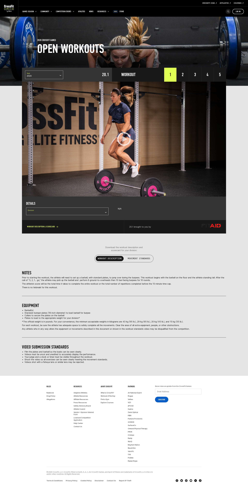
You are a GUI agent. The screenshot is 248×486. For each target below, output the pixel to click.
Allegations (51, 399)
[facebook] (177, 480)
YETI (129, 403)
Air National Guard (135, 393)
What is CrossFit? (107, 393)
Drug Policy (51, 396)
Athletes (81, 11)
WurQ (130, 441)
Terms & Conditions (55, 481)
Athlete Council (79, 409)
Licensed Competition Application (82, 419)
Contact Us (78, 426)
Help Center (78, 423)
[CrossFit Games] (9, 8)
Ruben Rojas (132, 461)
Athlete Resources (81, 396)
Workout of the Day (108, 396)
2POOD (131, 406)
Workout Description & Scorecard (41, 226)
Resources (102, 11)
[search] (228, 11)
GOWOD (131, 422)
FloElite (130, 458)
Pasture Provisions (135, 419)
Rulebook (50, 393)
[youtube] (191, 480)
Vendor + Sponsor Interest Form (84, 413)
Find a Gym (105, 399)
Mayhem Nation (134, 445)
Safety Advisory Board (82, 406)
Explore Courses (107, 403)
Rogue (130, 396)
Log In (238, 11)
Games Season (28, 11)
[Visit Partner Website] (211, 226)
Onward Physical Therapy (137, 429)
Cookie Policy (86, 481)
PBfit (129, 415)
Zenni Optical (133, 412)
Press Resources (80, 403)
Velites (130, 399)
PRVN (130, 432)
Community (45, 11)
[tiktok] (200, 480)
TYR (129, 455)
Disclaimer (99, 481)
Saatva (130, 409)
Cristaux (131, 435)
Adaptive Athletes (80, 393)
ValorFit (131, 451)
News (91, 11)
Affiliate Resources (81, 399)
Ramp (130, 438)
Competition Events (63, 11)
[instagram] (186, 480)
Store (119, 11)
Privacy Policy (71, 481)
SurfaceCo (132, 425)
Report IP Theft (125, 481)
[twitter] (181, 480)
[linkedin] (195, 480)
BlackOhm (132, 448)
